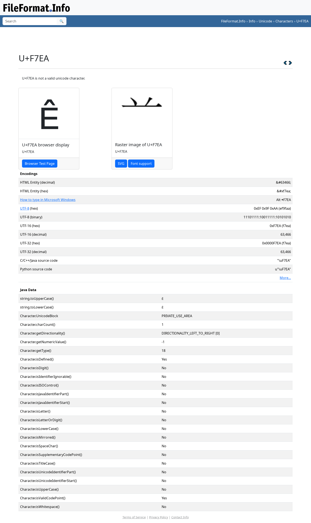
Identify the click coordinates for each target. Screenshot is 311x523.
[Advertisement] (158, 40)
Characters (284, 21)
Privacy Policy (158, 517)
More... (285, 277)
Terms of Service (134, 517)
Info (252, 21)
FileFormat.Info (233, 21)
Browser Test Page (40, 163)
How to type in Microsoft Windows (48, 199)
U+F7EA (302, 21)
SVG (121, 163)
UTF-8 (24, 208)
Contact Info (180, 517)
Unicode (265, 21)
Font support (141, 163)
